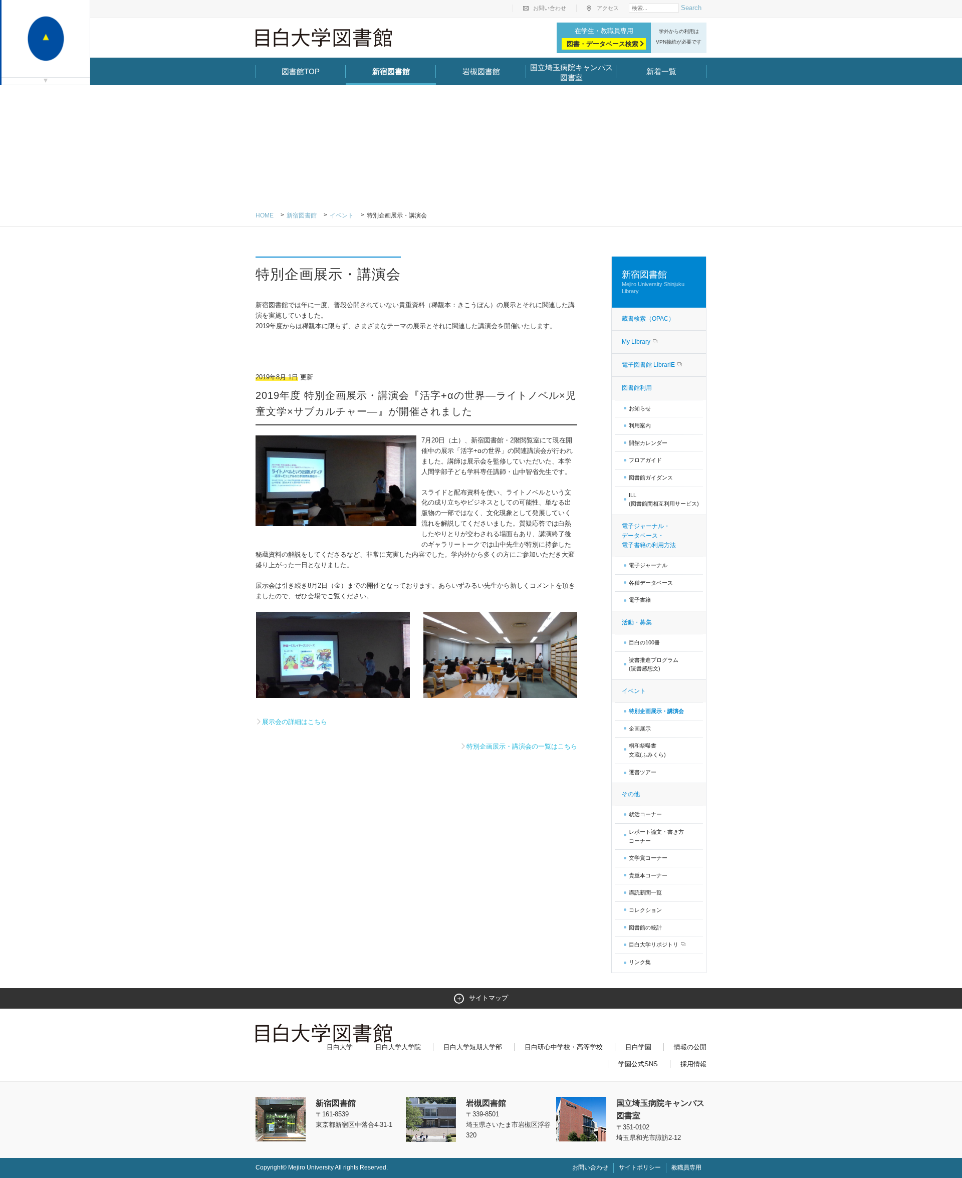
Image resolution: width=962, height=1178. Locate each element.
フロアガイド (645, 460)
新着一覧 (661, 71)
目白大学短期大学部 (472, 1047)
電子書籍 (640, 600)
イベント (342, 215)
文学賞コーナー (648, 858)
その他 (631, 794)
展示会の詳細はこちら (294, 722)
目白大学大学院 (398, 1047)
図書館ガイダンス (651, 478)
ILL (664, 499)
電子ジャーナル (648, 565)
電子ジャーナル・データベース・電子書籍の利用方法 (649, 536)
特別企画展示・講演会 (656, 711)
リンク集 (640, 962)
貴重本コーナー (648, 875)
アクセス (608, 8)
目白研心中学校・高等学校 (564, 1047)
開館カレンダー (648, 443)
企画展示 (640, 729)
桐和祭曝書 (647, 750)
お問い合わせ (549, 8)
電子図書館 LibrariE (649, 364)
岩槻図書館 (481, 71)
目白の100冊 (644, 642)
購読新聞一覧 (645, 892)
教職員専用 (686, 1167)
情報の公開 (690, 1047)
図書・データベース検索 (602, 44)
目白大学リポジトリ (654, 944)
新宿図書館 (391, 71)
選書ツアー (642, 772)
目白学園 (638, 1047)
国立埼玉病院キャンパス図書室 (571, 72)
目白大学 (340, 1047)
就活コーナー (645, 814)
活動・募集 (637, 622)
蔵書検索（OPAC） (648, 318)
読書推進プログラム (653, 664)
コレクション (645, 910)
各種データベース (651, 583)
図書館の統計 (645, 927)
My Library (637, 341)
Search (691, 8)
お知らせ (640, 408)
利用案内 (640, 425)
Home (265, 215)
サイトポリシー (640, 1167)
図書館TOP (301, 71)
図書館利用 (637, 387)
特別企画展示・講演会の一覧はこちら (521, 746)
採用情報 (693, 1064)
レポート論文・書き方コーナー (656, 836)
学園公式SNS (638, 1064)
